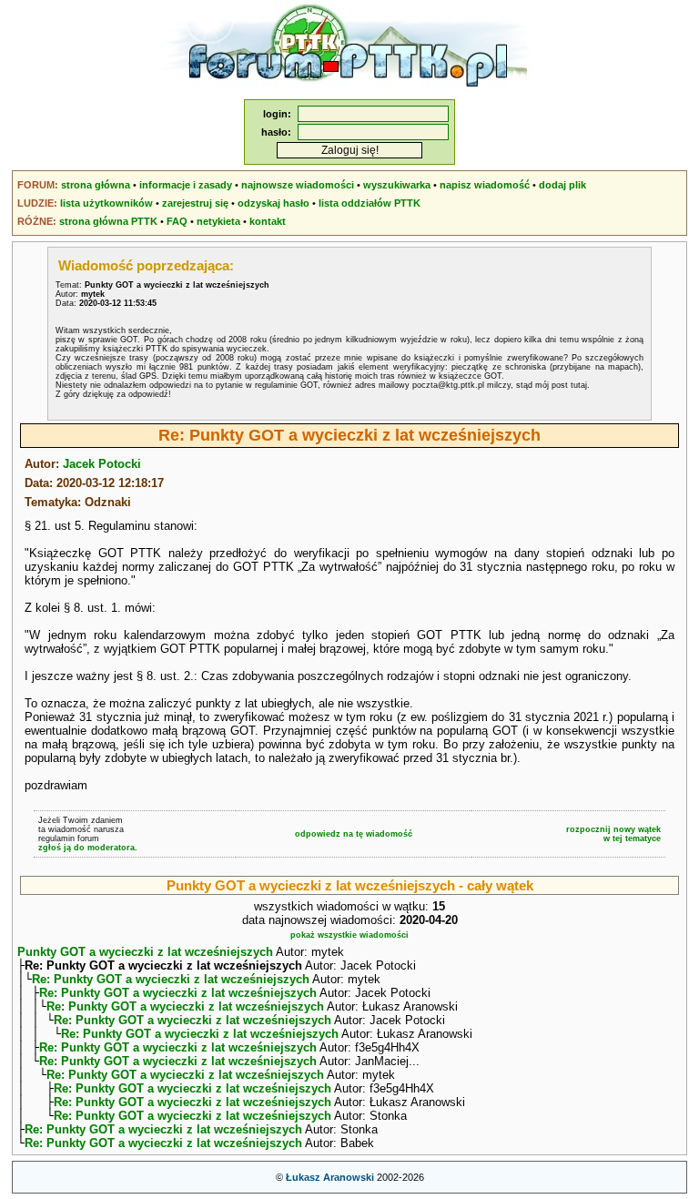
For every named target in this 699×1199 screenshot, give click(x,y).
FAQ (177, 221)
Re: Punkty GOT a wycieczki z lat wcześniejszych (170, 979)
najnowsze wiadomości (297, 184)
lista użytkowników (106, 203)
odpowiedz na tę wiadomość (353, 833)
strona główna (95, 184)
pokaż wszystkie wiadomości (349, 935)
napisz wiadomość (485, 184)
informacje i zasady (185, 184)
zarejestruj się (195, 203)
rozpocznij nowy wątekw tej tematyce (613, 834)
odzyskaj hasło (273, 203)
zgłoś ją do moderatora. (87, 847)
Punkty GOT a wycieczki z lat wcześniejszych (145, 952)
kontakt (267, 221)
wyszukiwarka (397, 184)
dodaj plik (562, 184)
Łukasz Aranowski (330, 1177)
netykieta (218, 221)
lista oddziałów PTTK (369, 203)
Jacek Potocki (102, 464)
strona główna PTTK (108, 221)
